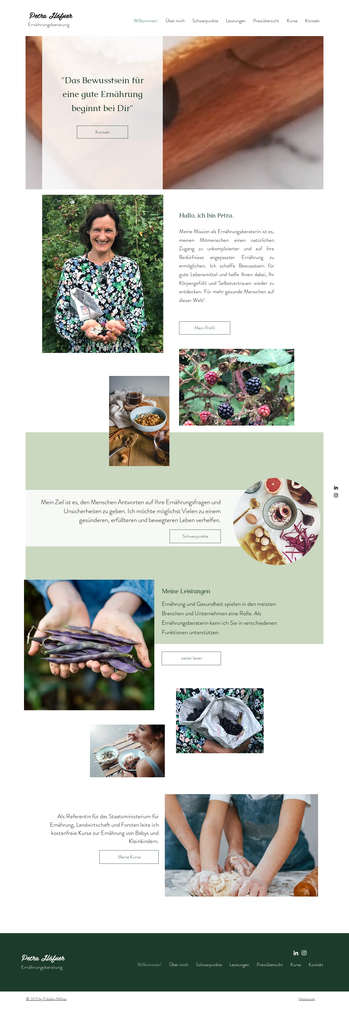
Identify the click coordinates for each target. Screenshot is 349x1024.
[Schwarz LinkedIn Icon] (336, 487)
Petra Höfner (50, 15)
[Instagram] (304, 953)
